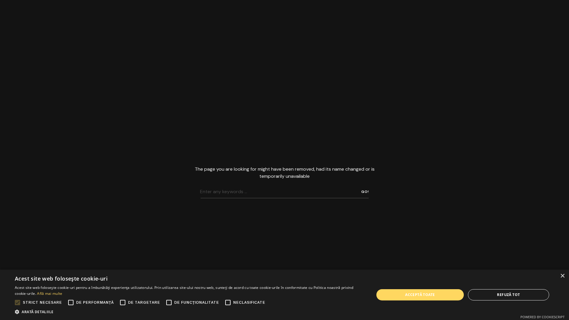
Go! (365, 191)
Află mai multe (49, 293)
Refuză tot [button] (508, 294)
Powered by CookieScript (542, 317)
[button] (189, 312)
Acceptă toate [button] (420, 294)
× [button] (562, 276)
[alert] (284, 295)
